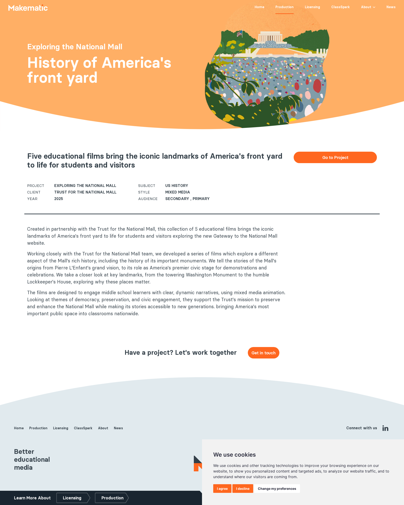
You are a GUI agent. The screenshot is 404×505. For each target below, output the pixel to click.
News (391, 7)
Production (284, 7)
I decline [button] (242, 489)
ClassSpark (340, 7)
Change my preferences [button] (277, 489)
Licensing (312, 7)
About (366, 7)
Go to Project (335, 157)
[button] (373, 7)
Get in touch (264, 352)
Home (259, 7)
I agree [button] (222, 489)
